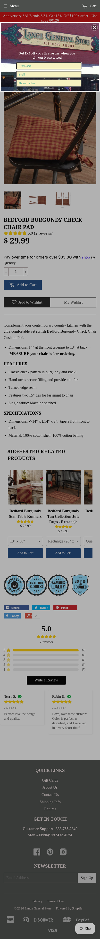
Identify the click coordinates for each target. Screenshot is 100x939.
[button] (94, 27)
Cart (92, 6)
